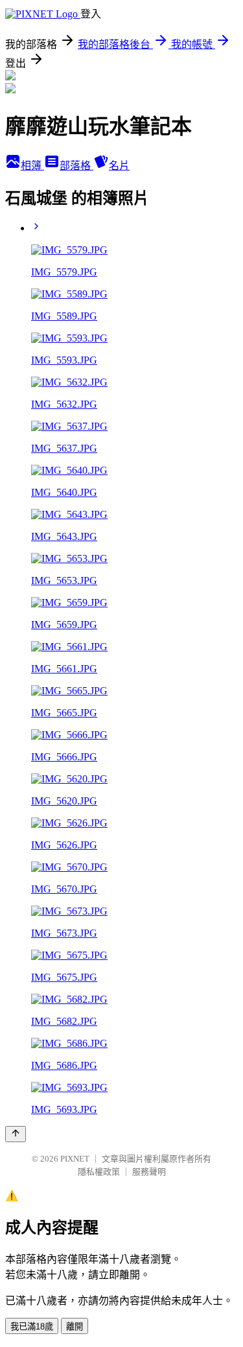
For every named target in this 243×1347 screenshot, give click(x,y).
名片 (119, 165)
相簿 (32, 165)
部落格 (76, 165)
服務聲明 (149, 1172)
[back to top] (15, 1134)
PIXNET (74, 1159)
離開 (74, 1326)
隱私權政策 (99, 1172)
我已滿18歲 (31, 1326)
